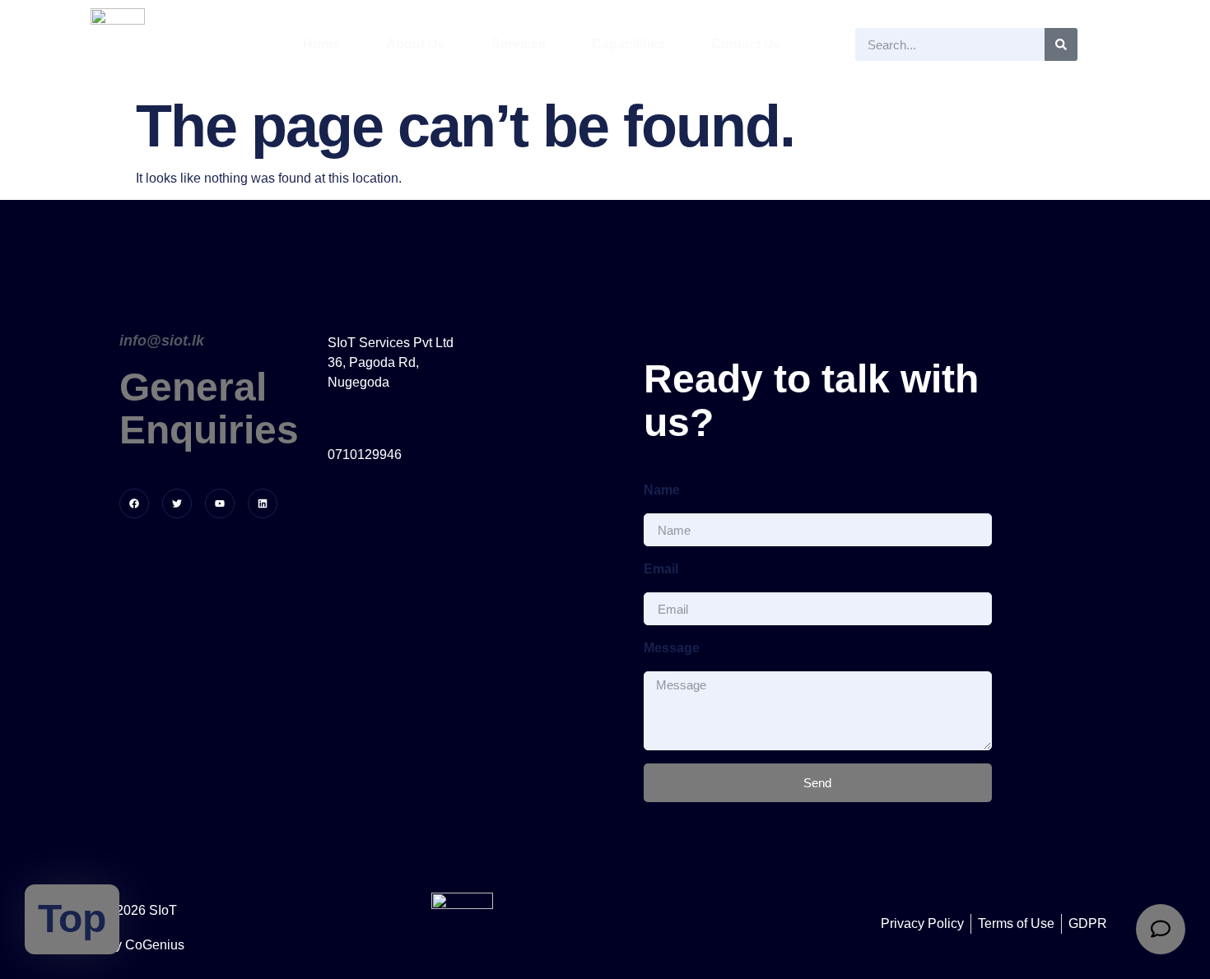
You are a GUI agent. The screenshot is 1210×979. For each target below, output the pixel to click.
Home (321, 44)
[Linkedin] (262, 503)
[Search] (1061, 44)
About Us (415, 44)
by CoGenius (146, 945)
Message (672, 648)
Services (518, 44)
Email (661, 569)
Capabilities (628, 44)
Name (662, 490)
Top (72, 918)
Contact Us (746, 44)
